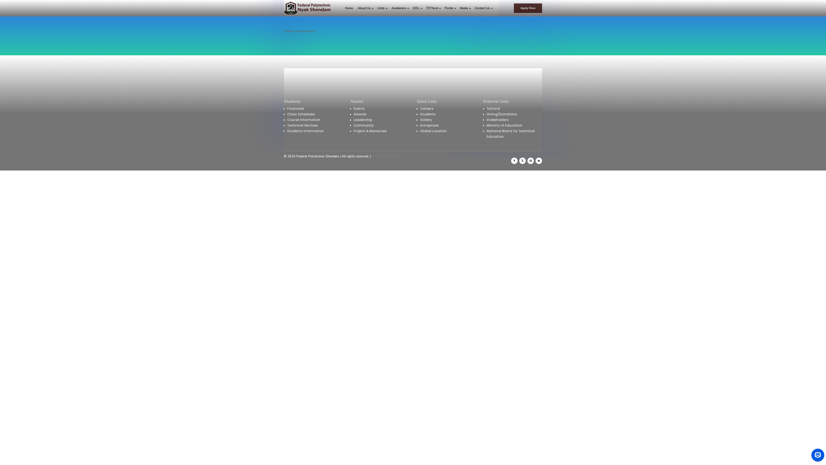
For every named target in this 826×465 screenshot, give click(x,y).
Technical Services (302, 125)
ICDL (416, 8)
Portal (449, 8)
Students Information (305, 131)
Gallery (426, 120)
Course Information (303, 120)
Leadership (363, 120)
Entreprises (429, 125)
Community (364, 125)
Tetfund (493, 108)
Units (381, 8)
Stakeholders (498, 120)
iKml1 (395, 156)
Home (349, 8)
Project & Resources (370, 131)
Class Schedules (301, 114)
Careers (426, 108)
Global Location (433, 131)
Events (359, 108)
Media (464, 8)
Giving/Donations (502, 114)
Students (428, 114)
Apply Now (528, 8)
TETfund (432, 8)
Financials (295, 108)
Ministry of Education (505, 125)
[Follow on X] (522, 161)
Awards (360, 114)
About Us (364, 8)
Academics (398, 8)
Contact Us (482, 8)
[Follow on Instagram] (530, 161)
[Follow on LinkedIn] (539, 161)
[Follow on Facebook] (514, 161)
